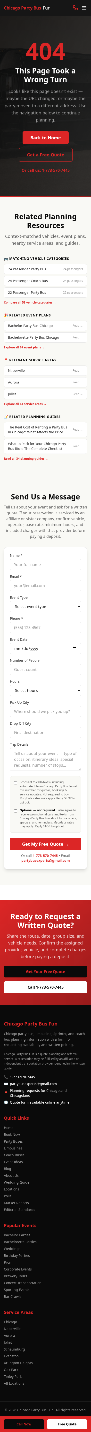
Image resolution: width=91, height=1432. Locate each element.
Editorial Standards (19, 1209)
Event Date (18, 639)
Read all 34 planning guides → (26, 459)
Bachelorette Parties (20, 1241)
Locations (11, 1189)
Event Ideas (13, 1161)
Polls (7, 1196)
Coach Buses (14, 1155)
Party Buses (13, 1141)
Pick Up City (19, 702)
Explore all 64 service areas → (25, 404)
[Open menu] (84, 8)
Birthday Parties (17, 1255)
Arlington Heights (18, 1363)
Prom (8, 1262)
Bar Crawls (12, 1296)
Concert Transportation (22, 1282)
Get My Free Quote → (45, 844)
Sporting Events (17, 1289)
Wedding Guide (16, 1182)
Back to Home (45, 138)
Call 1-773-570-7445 (46, 987)
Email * (16, 576)
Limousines (13, 1148)
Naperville (12, 1328)
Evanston (11, 1356)
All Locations (14, 1383)
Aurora (9, 1335)
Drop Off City (20, 723)
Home (8, 1127)
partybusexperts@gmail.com (45, 860)
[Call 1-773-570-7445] (75, 8)
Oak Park (11, 1369)
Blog (7, 1168)
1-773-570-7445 (45, 855)
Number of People (25, 660)
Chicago (10, 1322)
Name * (16, 555)
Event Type (19, 597)
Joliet (8, 1342)
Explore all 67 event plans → (24, 347)
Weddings (12, 1248)
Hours (15, 681)
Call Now (24, 1424)
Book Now (12, 1134)
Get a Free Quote (45, 155)
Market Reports (16, 1202)
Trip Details (19, 744)
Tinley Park (13, 1376)
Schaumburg (14, 1349)
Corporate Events (18, 1269)
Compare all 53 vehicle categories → (30, 303)
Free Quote (67, 1424)
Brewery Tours (15, 1276)
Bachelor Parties (17, 1235)
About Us (11, 1175)
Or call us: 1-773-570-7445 (46, 170)
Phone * (16, 618)
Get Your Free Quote (45, 971)
